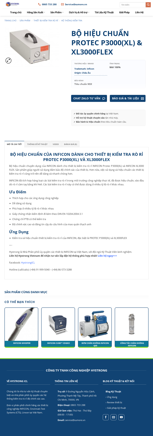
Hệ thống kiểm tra (71, 20)
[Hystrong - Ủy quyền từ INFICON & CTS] (20, 4)
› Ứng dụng (111, 396)
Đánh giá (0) (70, 144)
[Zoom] (8, 60)
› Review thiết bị (114, 402)
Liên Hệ (139, 12)
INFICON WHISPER (21, 343)
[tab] (14, 144)
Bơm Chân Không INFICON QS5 (95, 344)
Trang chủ (15, 12)
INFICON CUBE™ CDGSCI (58, 343)
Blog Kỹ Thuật (113, 391)
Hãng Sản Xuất (35, 12)
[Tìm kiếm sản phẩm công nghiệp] (148, 4)
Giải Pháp (124, 12)
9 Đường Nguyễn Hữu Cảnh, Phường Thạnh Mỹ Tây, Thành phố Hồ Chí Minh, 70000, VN (77, 395)
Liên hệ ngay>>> (107, 255)
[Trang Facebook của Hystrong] (106, 417)
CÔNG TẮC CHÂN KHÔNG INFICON (132, 344)
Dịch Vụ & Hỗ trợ (78, 12)
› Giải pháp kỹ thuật (116, 407)
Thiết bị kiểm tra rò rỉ (46, 20)
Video (56, 144)
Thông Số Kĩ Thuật (37, 144)
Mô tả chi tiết (14, 144)
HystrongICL (28, 262)
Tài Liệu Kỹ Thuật (104, 12)
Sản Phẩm (56, 12)
